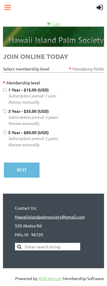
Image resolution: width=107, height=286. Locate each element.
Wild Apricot (50, 278)
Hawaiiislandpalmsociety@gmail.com (50, 216)
